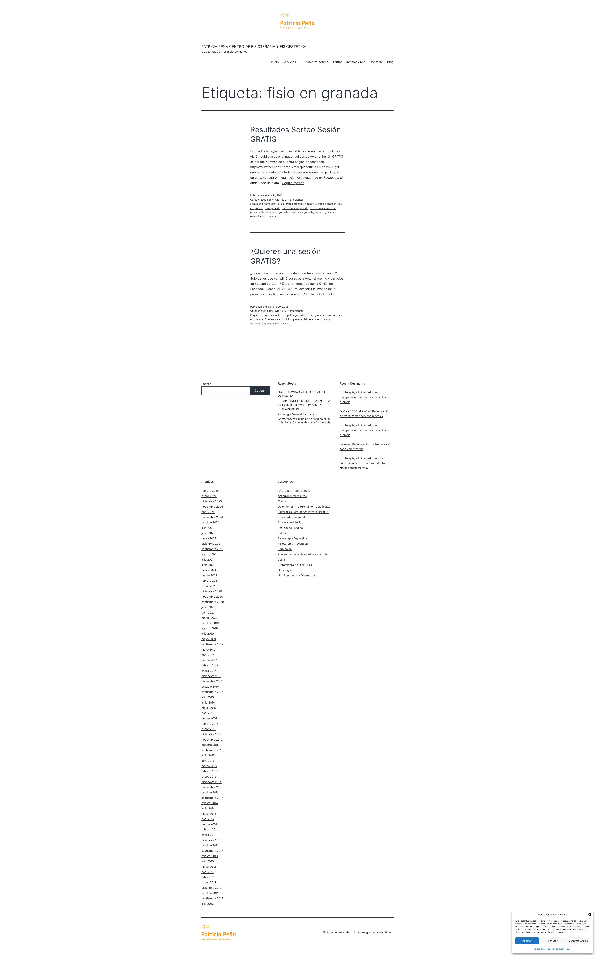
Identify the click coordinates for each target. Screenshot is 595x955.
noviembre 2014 (212, 787)
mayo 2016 (208, 707)
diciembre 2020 (211, 591)
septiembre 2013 (212, 850)
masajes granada (325, 212)
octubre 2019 (210, 623)
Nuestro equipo (317, 62)
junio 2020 (208, 607)
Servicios (289, 62)
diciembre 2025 (211, 501)
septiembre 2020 (212, 601)
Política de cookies (542, 949)
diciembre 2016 (211, 676)
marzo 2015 (209, 766)
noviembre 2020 (212, 596)
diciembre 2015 (211, 734)
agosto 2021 (209, 554)
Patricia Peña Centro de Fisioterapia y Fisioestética (253, 46)
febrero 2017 (209, 665)
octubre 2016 (210, 686)
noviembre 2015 (212, 739)
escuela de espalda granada (287, 315)
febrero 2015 (209, 771)
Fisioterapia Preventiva (293, 543)
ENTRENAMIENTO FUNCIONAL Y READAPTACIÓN (300, 407)
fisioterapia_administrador (357, 392)
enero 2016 (208, 729)
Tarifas (337, 62)
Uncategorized (287, 570)
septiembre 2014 (212, 797)
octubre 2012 (210, 893)
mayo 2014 (208, 813)
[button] (588, 914)
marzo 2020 (209, 617)
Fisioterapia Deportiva (292, 538)
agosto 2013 (209, 856)
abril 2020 (208, 612)
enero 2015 (208, 776)
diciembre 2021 (211, 543)
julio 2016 (207, 697)
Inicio (275, 62)
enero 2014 (208, 834)
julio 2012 (207, 903)
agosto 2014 (209, 803)
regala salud (282, 323)
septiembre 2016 (212, 691)
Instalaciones (355, 62)
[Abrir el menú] (300, 62)
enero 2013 (208, 882)
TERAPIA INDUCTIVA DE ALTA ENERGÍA (304, 400)
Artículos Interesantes (292, 496)
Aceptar (527, 940)
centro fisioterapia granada (287, 203)
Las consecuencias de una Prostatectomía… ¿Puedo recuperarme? (366, 463)
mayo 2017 (208, 649)
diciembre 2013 (211, 840)
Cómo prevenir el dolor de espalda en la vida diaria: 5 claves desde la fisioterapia (304, 420)
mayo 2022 (208, 538)
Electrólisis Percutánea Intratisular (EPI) (303, 512)
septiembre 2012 (212, 898)
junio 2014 (208, 808)
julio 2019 (207, 633)
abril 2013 (207, 872)
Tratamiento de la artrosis (295, 564)
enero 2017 (208, 670)
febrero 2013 (209, 877)
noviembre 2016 (212, 681)
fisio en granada (315, 315)
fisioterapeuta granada (295, 208)
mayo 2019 (208, 639)
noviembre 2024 (212, 517)
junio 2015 (208, 755)
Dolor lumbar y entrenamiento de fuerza (304, 506)
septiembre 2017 (212, 644)
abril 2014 (207, 819)
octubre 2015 (210, 744)
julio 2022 (207, 527)
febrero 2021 (209, 580)
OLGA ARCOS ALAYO (353, 411)
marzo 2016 (209, 718)
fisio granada (272, 208)
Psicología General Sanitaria (296, 414)
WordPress (386, 932)
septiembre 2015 (212, 750)
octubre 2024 (210, 522)
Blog (390, 62)
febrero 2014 (209, 829)
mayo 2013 (208, 866)
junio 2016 (208, 702)
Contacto (376, 62)
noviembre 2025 (212, 506)
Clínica (282, 501)
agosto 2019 (209, 628)
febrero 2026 (210, 490)
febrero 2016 (209, 723)
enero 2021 (208, 586)
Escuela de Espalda (290, 527)
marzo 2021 (209, 575)
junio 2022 (208, 533)
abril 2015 (207, 760)
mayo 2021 (208, 570)
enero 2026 (209, 496)
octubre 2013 (210, 845)
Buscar (206, 383)
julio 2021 (207, 559)
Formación (285, 549)
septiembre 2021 (212, 549)
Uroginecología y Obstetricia (296, 575)
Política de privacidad (561, 949)
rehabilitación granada (263, 216)
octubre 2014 (210, 792)
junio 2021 (208, 564)
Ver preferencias (578, 940)
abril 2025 (208, 512)
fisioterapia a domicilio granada (283, 319)
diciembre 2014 (211, 782)
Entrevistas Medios (290, 522)
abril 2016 (207, 713)
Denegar (553, 940)
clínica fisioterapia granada (320, 203)
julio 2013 (207, 861)
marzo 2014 (209, 824)
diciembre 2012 (211, 887)
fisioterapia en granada (274, 212)
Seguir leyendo (293, 183)
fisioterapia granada (301, 212)
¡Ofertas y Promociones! (289, 199)
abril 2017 (207, 654)
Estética (283, 533)
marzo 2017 (209, 660)
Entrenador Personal (291, 517)
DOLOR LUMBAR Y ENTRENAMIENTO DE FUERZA (303, 393)
